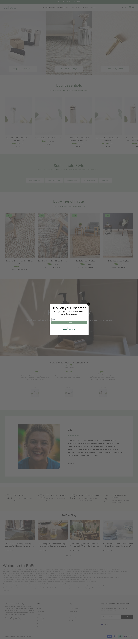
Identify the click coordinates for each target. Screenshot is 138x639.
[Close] (88, 304)
